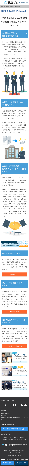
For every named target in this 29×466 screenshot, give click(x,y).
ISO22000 (22, 438)
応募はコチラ (15, 311)
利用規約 (21, 450)
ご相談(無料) (8, 463)
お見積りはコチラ (15, 274)
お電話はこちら (22, 463)
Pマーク (16, 439)
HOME (4, 6)
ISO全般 (5, 438)
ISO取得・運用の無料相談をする (15, 429)
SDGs (25, 439)
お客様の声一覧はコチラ (15, 346)
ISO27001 (4, 439)
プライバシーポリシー (14, 452)
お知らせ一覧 (7, 450)
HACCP (21, 439)
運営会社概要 (15, 450)
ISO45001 (10, 439)
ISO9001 (10, 438)
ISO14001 (16, 438)
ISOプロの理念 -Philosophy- (13, 6)
